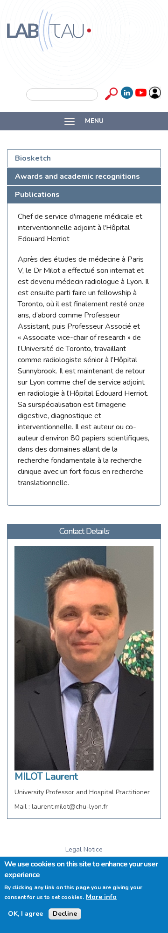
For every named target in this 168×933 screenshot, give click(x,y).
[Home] (49, 30)
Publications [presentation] (37, 194)
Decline (65, 913)
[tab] (84, 158)
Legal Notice (84, 849)
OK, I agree (25, 914)
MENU (93, 120)
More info (101, 897)
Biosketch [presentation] (33, 158)
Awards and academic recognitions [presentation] (77, 176)
